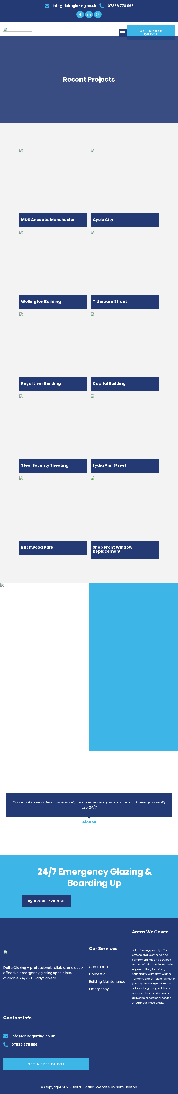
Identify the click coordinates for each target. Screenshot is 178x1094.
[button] (123, 32)
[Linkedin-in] (89, 14)
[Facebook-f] (80, 14)
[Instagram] (98, 14)
